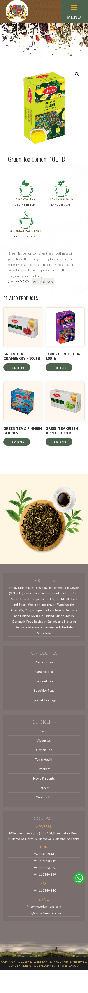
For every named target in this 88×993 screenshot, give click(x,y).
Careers (44, 788)
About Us (44, 740)
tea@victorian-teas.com (44, 913)
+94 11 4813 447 (44, 854)
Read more (17, 367)
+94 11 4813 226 (44, 868)
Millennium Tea (41, 961)
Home (44, 731)
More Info (44, 633)
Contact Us (44, 797)
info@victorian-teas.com (44, 906)
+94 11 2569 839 (44, 874)
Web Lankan (71, 965)
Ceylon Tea (44, 750)
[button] (74, 1)
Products (44, 769)
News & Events (44, 778)
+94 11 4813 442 (44, 861)
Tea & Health (44, 759)
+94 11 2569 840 (44, 890)
